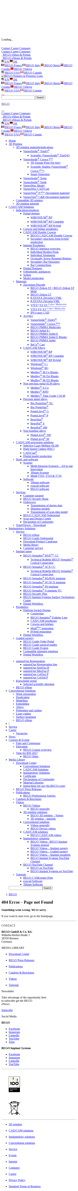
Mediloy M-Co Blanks (44, 372)
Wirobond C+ (39, 364)
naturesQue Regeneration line (40, 664)
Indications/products (27, 210)
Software (28, 479)
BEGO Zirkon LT (40, 294)
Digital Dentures (32, 268)
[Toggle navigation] (2, 94)
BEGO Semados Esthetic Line (48, 617)
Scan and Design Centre (37, 518)
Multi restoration (42, 628)
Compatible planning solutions (40, 651)
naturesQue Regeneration (30, 661)
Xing (12, 1041)
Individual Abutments (42, 255)
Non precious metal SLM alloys (41, 383)
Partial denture (31, 213)
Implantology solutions (36, 838)
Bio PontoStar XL (41, 403)
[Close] (2, 111)
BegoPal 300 (38, 427)
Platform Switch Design (37, 610)
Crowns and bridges (42, 624)
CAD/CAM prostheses (43, 620)
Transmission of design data (46, 505)
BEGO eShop (31, 535)
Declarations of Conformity (39, 779)
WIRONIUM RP (41, 217)
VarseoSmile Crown (38, 159)
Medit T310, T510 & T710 (45, 475)
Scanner (27, 462)
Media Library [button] (17, 759)
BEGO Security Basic (36, 498)
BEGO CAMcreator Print (38, 877)
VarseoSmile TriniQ (36, 151)
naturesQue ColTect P (35, 674)
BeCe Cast (37, 344)
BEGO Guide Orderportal (38, 538)
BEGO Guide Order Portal (38, 641)
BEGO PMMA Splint (43, 340)
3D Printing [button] (15, 144)
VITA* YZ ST (48, 305)
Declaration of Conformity (38, 521)
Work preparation (26, 694)
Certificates (29, 776)
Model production (33, 278)
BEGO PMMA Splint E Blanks (48, 337)
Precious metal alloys (35, 399)
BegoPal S (37, 423)
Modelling (22, 700)
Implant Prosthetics (34, 245)
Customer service (33, 548)
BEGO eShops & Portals (16, 58)
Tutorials (21, 874)
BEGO (13, 894)
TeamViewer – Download (31, 525)
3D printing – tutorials (43, 818)
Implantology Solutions (36, 772)
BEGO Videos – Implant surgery (49, 848)
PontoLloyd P (39, 415)
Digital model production (37, 456)
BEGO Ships (30, 756)
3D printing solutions (35, 812)
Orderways (29, 502)
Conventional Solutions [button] (22, 690)
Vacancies (21, 733)
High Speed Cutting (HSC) (38, 448)
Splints (27, 274)
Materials (21, 281)
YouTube (14, 1038)
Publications (23, 792)
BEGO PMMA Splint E (44, 333)
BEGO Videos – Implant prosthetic (50, 854)
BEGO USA (12, 72)
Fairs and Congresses (28, 743)
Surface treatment (26, 717)
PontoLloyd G (39, 411)
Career (15, 48)
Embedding (22, 703)
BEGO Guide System (35, 648)
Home (12, 140)
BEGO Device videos (43, 828)
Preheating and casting (29, 710)
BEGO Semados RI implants (40, 586)
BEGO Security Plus (35, 593)
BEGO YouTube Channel (38, 864)
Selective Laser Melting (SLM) (41, 445)
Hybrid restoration (40, 631)
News (12, 736)
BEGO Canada (32, 72)
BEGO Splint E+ (40, 330)
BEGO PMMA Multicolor (45, 327)
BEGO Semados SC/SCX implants (44, 582)
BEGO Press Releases (29, 789)
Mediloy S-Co (39, 387)
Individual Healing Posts (44, 251)
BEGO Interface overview (45, 248)
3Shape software (40, 482)
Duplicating (22, 697)
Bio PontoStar (39, 407)
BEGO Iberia (52, 65)
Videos (20, 802)
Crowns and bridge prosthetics (40, 229)
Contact (6, 48)
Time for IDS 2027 (27, 753)
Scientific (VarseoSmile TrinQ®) (50, 155)
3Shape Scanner (39, 472)
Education (22, 746)
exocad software (39, 485)
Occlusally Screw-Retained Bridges (50, 258)
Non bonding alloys (34, 430)
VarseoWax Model (33, 185)
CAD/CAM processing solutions (35, 442)
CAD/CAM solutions (35, 831)
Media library (31, 544)
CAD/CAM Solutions (35, 769)
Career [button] (12, 730)
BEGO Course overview (37, 749)
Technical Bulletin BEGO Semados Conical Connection (51, 561)
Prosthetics (22, 607)
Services (21, 492)
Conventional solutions (36, 822)
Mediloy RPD (39, 391)
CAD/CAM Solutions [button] (21, 206)
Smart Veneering (40, 174)
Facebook (14, 1028)
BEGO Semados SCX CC (39, 566)
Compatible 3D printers (29, 200)
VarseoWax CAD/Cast (36, 188)
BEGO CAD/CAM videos (45, 835)
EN (7, 61)
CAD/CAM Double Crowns (39, 232)
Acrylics (28, 315)
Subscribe (7, 1010)
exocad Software (32, 881)
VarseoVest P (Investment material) (46, 193)
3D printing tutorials (27, 203)
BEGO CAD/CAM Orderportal (41, 515)
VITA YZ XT (47, 309)
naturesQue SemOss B (36, 667)
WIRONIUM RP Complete (47, 221)
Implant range (24, 551)
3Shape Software (33, 884)
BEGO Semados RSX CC (41, 555)
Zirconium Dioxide (34, 284)
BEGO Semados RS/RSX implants (44, 578)
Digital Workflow (33, 603)
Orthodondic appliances (36, 271)
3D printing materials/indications (34, 147)
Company (25, 48)
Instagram (14, 1032)
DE (15, 61)
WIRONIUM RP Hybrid (45, 225)
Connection (37, 613)
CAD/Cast (30, 452)
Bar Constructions (40, 265)
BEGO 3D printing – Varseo (46, 815)
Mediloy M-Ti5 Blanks (44, 380)
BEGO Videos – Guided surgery (49, 851)
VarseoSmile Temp (35, 178)
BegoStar (36, 419)
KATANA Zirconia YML (45, 301)
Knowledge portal (26, 680)
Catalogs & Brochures (28, 799)
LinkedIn (14, 1035)
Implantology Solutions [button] (22, 528)
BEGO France (13, 65)
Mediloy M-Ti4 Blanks (44, 376)
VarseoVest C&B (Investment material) (46, 197)
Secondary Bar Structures (45, 261)
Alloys (20, 707)
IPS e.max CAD (39, 312)
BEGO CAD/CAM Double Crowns (51, 235)
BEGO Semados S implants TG (42, 590)
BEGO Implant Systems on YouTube (51, 871)
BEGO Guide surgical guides (40, 644)
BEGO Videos (31, 805)
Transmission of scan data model (49, 512)
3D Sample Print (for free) (45, 162)
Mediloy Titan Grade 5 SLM (47, 395)
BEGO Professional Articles (39, 795)
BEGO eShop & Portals (15, 54)
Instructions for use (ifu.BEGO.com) (44, 785)
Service (20, 531)
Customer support (33, 495)
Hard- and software (27, 459)
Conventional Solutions (36, 766)
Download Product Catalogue (40, 541)
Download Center (26, 762)
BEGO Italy (33, 65)
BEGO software (39, 489)
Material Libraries (33, 782)
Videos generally (40, 825)
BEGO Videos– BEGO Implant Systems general (48, 843)
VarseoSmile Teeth (34, 182)
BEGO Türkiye (22, 69)
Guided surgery (25, 638)
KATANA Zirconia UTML (46, 297)
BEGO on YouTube (41, 867)
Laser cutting (23, 713)
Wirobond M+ (39, 368)
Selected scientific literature (38, 684)
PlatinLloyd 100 (40, 435)
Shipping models (40, 508)
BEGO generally (40, 808)
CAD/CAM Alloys (34, 347)
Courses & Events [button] (19, 739)
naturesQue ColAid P (35, 677)
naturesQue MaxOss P (36, 671)
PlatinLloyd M (39, 439)
